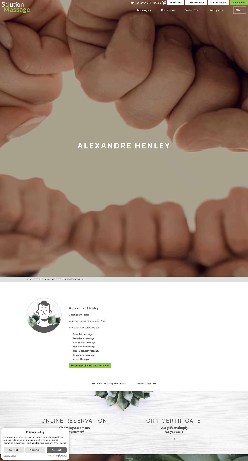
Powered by (53, 455)
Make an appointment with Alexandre (90, 365)
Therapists (215, 10)
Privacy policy (60, 442)
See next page (143, 383)
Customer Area (218, 2)
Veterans (191, 10)
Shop (239, 10)
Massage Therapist (55, 279)
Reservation (239, 2)
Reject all (13, 449)
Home (29, 279)
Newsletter (175, 2)
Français (156, 2)
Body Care (168, 10)
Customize (35, 449)
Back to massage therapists (111, 383)
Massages (144, 10)
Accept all (57, 449)
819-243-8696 (138, 3)
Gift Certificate (196, 2)
